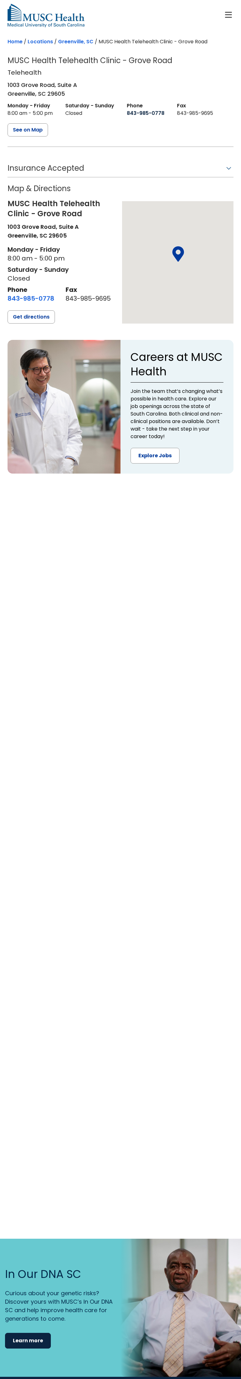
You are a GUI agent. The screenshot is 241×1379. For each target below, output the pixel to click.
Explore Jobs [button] (155, 455)
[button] (120, 170)
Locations (40, 41)
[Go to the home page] (46, 15)
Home (15, 41)
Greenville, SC (76, 41)
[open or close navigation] (228, 15)
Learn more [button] (28, 1340)
